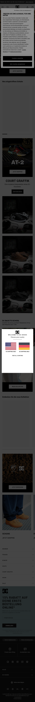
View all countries (17, 355)
